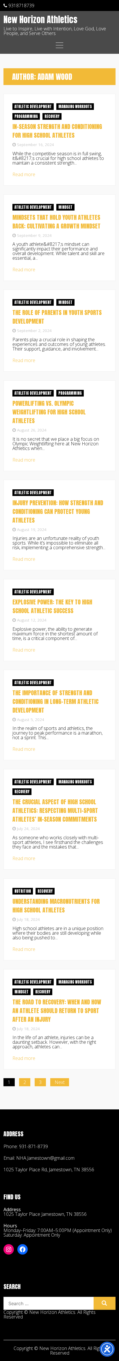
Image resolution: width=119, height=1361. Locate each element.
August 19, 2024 (32, 529)
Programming (26, 116)
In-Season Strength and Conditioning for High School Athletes (57, 131)
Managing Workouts (75, 106)
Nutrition (22, 891)
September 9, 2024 (34, 235)
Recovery (52, 116)
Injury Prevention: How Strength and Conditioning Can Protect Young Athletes (57, 511)
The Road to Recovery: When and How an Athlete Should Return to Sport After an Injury (56, 1010)
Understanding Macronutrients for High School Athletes (56, 905)
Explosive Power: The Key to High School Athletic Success (52, 606)
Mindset (65, 207)
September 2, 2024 (34, 330)
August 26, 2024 (32, 430)
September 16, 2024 (35, 144)
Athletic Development (33, 106)
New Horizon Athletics (40, 20)
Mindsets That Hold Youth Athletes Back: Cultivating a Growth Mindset (56, 221)
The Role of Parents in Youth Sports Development (57, 317)
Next (60, 1082)
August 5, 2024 (30, 719)
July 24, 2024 (28, 828)
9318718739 (20, 5)
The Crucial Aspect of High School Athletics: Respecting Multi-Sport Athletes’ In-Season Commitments (55, 810)
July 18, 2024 (28, 919)
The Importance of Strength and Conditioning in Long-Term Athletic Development (55, 701)
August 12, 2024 (32, 620)
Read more (23, 174)
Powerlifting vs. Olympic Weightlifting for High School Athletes (49, 412)
